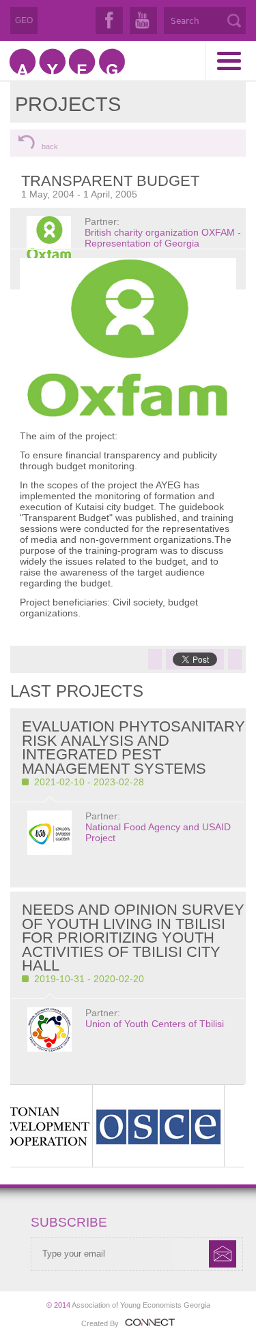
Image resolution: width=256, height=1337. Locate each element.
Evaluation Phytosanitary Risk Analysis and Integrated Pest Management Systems (133, 747)
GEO (24, 20)
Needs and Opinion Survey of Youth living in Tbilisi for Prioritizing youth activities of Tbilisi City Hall (133, 937)
